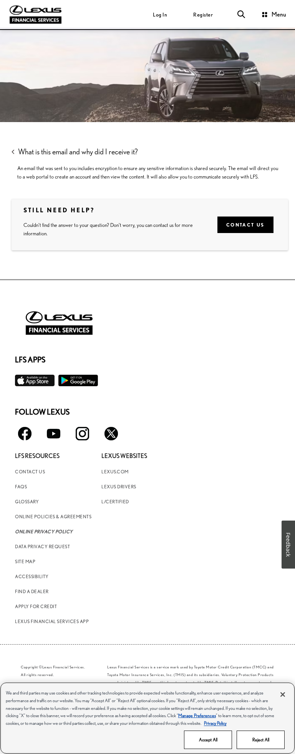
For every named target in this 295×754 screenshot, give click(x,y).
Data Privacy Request (42, 546)
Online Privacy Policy (44, 531)
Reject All (260, 739)
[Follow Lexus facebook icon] (24, 433)
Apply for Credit (36, 606)
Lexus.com (115, 472)
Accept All (208, 739)
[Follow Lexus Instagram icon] (82, 433)
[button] (241, 14)
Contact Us (245, 225)
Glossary (27, 501)
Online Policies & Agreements (53, 516)
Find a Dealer (32, 591)
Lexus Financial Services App (52, 621)
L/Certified (115, 501)
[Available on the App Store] (35, 381)
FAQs (21, 486)
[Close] (282, 694)
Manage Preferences (197, 715)
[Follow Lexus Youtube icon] (53, 433)
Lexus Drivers (118, 486)
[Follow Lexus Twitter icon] (111, 433)
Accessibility (32, 576)
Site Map (25, 561)
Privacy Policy (215, 723)
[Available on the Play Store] (78, 381)
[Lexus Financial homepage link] (35, 14)
